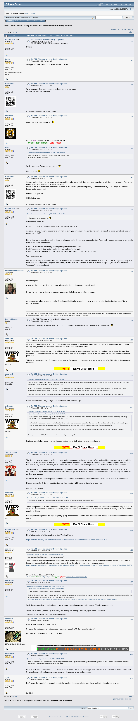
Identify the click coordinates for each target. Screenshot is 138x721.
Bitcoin (19, 26)
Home (10, 21)
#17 (131, 582)
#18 (131, 620)
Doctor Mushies (11, 319)
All (16, 32)
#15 (131, 530)
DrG (6, 147)
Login (28, 21)
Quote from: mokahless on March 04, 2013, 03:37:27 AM (45, 586)
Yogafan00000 (11, 452)
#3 (132, 84)
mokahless (9, 549)
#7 (132, 209)
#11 (131, 375)
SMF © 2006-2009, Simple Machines (77, 717)
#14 (131, 493)
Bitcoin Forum (9, 26)
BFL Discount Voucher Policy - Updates (55, 26)
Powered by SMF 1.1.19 (56, 717)
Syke (7, 677)
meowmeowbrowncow (14, 271)
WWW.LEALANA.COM (45, 645)
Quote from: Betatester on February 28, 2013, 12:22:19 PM (46, 152)
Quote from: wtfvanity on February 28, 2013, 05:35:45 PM (45, 379)
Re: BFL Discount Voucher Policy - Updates (49, 59)
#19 (131, 654)
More (42, 21)
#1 (132, 41)
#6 (132, 178)
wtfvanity (9, 339)
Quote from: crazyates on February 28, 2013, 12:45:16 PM (46, 214)
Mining (26, 26)
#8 (132, 271)
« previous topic (117, 29)
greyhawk (9, 374)
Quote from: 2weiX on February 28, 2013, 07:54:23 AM (45, 554)
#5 (132, 148)
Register (35, 21)
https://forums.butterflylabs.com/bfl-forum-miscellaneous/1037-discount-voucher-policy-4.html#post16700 (67, 540)
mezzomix (9, 654)
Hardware (34, 26)
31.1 (30, 17)
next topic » (128, 29)
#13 (131, 453)
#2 (132, 60)
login (26, 13)
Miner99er (9, 581)
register (32, 13)
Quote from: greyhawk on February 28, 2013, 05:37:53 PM (46, 411)
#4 (132, 116)
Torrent (34, 17)
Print (130, 32)
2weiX (7, 59)
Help (16, 21)
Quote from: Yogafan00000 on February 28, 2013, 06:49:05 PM (47, 498)
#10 (131, 340)
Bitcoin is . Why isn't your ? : (56, 577)
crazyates (9, 115)
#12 (131, 407)
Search (22, 21)
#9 (132, 320)
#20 (131, 678)
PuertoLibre (10, 40)
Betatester (9, 84)
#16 (131, 550)
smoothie (9, 619)
